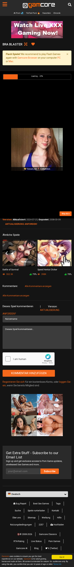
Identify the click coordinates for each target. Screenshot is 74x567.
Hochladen (58, 524)
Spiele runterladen (36, 510)
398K (43, 274)
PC (59, 57)
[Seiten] (5, 4)
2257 (41, 524)
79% (34, 274)
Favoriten (47, 13)
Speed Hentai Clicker (47, 269)
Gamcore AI (21, 548)
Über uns (16, 517)
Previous (7, 253)
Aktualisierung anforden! (21, 224)
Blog (36, 548)
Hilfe (59, 517)
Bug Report (20, 503)
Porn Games (54, 541)
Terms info (57, 564)
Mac (11, 61)
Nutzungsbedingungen (21, 524)
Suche (18, 510)
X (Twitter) (52, 548)
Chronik (56, 13)
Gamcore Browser (27, 57)
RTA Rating (19, 541)
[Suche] (69, 4)
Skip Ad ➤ (66, 214)
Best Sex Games (41, 503)
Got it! (62, 557)
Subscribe (49, 471)
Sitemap (31, 517)
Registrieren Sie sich (14, 381)
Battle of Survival (11, 269)
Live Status (36, 541)
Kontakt (55, 510)
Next (67, 253)
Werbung (46, 517)
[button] (37, 494)
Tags (58, 503)
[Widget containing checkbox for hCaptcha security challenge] (29, 358)
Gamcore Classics (48, 534)
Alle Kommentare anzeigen (38, 286)
